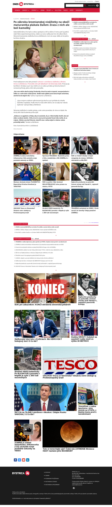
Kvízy (72, 10)
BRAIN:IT (48, 498)
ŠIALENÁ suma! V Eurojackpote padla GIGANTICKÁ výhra (30, 255)
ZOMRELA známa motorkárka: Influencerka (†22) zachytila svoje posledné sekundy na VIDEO (85, 49)
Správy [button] (34, 10)
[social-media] (73, 488)
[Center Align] (85, 5)
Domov (17, 10)
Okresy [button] (25, 10)
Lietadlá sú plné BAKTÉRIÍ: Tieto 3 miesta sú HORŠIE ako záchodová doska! (86, 69)
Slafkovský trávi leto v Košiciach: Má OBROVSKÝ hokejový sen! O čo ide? (34, 261)
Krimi (42, 10)
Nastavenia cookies (51, 481)
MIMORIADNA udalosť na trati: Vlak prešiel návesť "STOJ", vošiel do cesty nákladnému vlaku (39, 250)
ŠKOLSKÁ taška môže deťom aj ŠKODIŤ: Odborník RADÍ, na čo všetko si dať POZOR (85, 78)
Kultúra (58, 10)
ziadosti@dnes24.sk (77, 485)
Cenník (47, 475)
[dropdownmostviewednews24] (85, 59)
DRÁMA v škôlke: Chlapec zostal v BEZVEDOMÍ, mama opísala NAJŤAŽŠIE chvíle (86, 27)
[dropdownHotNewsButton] (85, 82)
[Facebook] (15, 460)
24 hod (94, 39)
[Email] (23, 460)
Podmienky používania (52, 478)
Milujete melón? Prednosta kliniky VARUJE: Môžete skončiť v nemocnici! (85, 73)
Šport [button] (49, 10)
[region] (35, 4)
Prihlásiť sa (92, 5)
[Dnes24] (29, 4)
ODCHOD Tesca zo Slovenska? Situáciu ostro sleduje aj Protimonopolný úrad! (36, 266)
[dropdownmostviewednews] (85, 36)
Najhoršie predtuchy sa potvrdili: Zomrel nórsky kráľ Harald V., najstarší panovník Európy (39, 263)
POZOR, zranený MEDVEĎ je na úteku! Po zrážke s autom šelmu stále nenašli (85, 23)
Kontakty (79, 10)
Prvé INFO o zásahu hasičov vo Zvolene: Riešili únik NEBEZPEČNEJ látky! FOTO (85, 31)
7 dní (89, 39)
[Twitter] (19, 460)
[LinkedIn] (28, 460)
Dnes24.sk (19, 78)
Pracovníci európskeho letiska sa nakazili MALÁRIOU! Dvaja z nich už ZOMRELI (84, 54)
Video (65, 10)
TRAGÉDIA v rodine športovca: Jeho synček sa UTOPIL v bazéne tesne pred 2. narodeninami (85, 43)
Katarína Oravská (24, 19)
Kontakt (47, 472)
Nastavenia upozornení (52, 484)
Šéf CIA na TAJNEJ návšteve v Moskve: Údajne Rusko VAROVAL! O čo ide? (34, 252)
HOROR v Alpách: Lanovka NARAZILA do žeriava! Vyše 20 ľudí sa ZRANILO (34, 258)
